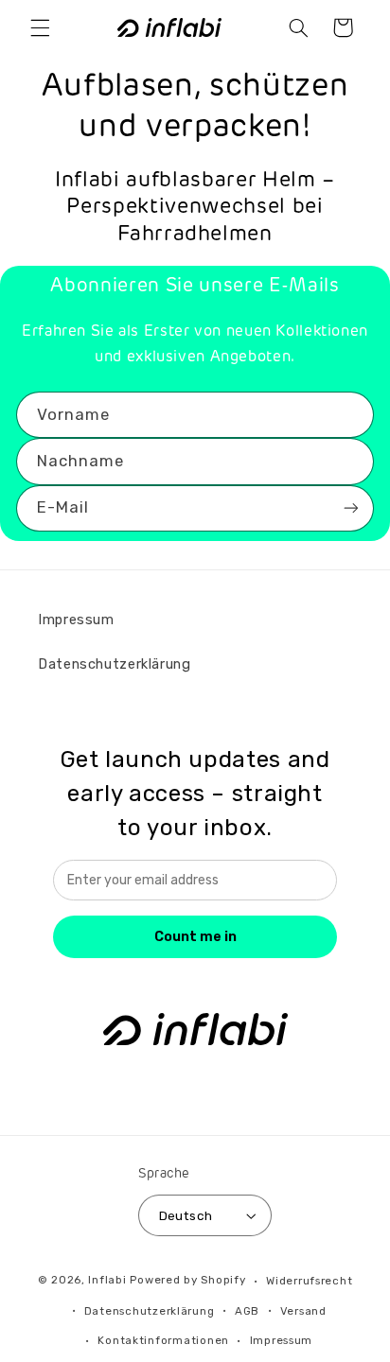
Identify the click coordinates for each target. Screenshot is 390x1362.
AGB (247, 1311)
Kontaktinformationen (163, 1340)
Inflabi (107, 1280)
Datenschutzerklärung (114, 663)
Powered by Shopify (187, 1280)
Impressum (76, 619)
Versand (303, 1311)
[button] (40, 27)
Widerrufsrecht (309, 1280)
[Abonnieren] (351, 508)
